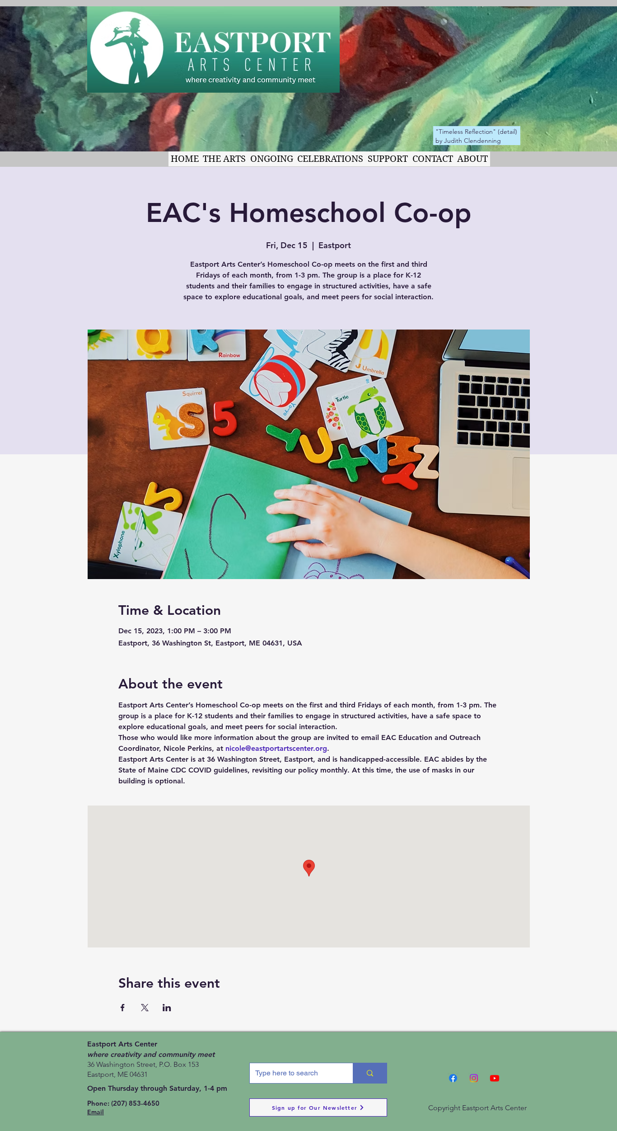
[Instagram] (473, 1078)
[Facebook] (453, 1078)
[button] (224, 158)
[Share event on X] (144, 1007)
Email (95, 1112)
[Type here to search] (370, 1073)
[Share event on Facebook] (122, 1007)
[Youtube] (494, 1078)
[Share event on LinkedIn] (167, 1007)
